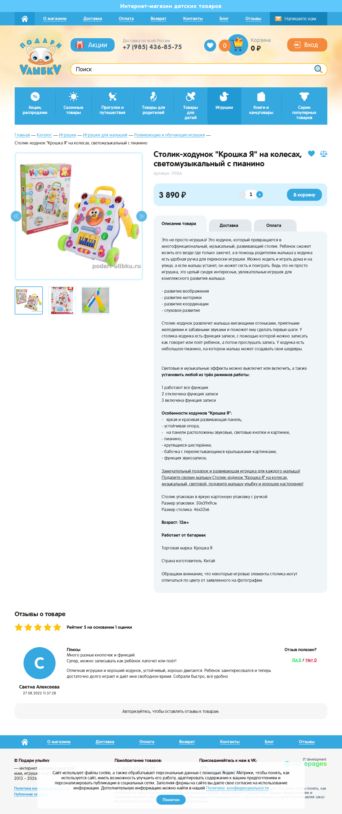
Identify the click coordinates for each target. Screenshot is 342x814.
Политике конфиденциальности (237, 788)
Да (295, 660)
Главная (22, 135)
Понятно (171, 799)
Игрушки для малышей (105, 135)
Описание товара (179, 223)
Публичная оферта (30, 794)
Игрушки (67, 135)
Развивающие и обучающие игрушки (169, 135)
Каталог (44, 135)
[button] (16, 216)
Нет (310, 660)
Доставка (229, 225)
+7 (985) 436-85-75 (152, 47)
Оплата (273, 225)
